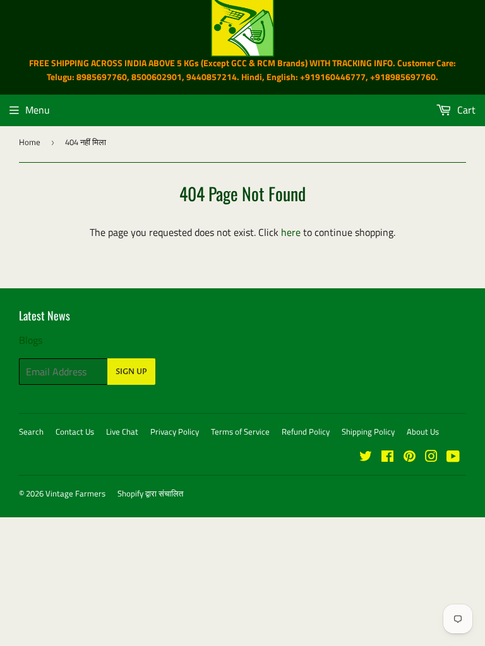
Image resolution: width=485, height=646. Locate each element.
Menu (37, 109)
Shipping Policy (368, 431)
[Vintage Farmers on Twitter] (365, 457)
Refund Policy (306, 431)
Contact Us (75, 431)
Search (31, 431)
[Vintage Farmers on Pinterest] (409, 457)
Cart (465, 109)
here (291, 232)
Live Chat (122, 431)
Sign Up (131, 372)
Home (29, 142)
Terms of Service (240, 431)
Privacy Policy (174, 431)
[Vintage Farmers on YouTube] (453, 457)
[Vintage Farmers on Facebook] (387, 457)
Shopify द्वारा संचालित (150, 493)
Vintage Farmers (75, 493)
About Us (423, 431)
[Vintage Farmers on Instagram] (431, 457)
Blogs (30, 340)
